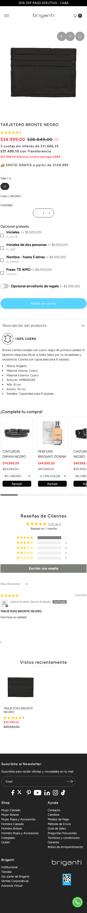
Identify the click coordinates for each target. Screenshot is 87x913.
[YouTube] (37, 793)
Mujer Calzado (10, 810)
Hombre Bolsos (11, 828)
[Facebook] (12, 793)
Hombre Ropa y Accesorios (20, 833)
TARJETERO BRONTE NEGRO (18, 710)
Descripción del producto (25, 325)
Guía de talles (57, 828)
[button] (9, 133)
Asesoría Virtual (11, 885)
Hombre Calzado (12, 824)
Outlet (5, 842)
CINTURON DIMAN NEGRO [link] (14, 454)
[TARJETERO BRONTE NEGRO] (21, 687)
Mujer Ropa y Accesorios (18, 819)
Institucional (9, 867)
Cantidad (6, 205)
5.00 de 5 (54, 524)
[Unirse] (70, 781)
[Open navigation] (6, 15)
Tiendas (6, 872)
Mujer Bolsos (10, 815)
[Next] (70, 36)
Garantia (53, 842)
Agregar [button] (17, 484)
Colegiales (8, 838)
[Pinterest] (29, 793)
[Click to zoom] (79, 36)
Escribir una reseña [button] (43, 568)
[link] (17, 432)
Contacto (54, 810)
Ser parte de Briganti (15, 876)
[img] (9, 596)
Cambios (53, 815)
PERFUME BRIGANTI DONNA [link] (52, 454)
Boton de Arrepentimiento (65, 847)
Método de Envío (59, 824)
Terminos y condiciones (64, 838)
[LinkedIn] (47, 793)
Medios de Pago (58, 819)
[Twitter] (20, 793)
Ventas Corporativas (15, 881)
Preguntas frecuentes (62, 833)
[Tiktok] (63, 793)
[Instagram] (55, 793)
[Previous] (61, 36)
